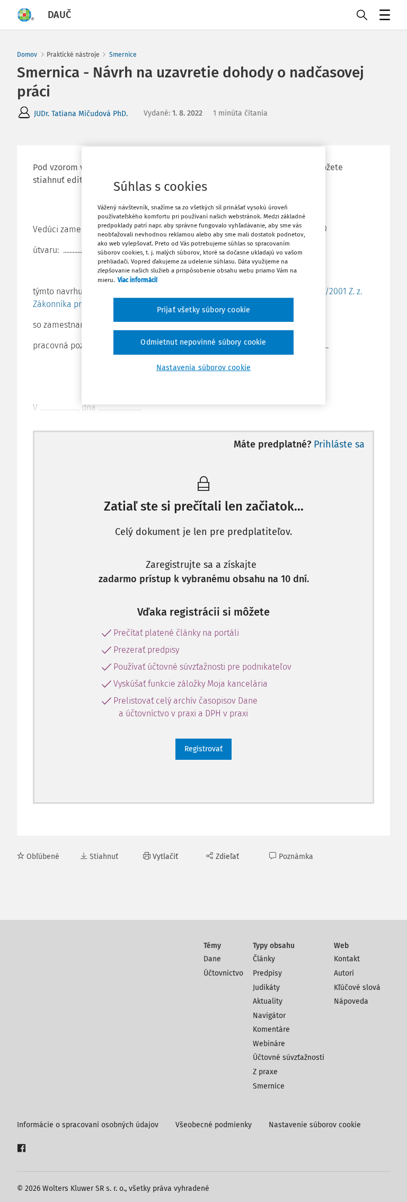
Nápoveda (351, 1001)
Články (264, 958)
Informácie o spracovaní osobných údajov (87, 1124)
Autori (344, 973)
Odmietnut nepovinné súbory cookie (203, 342)
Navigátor (269, 1015)
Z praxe (265, 1071)
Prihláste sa (339, 444)
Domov (27, 54)
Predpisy (267, 973)
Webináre (269, 1043)
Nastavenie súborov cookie (315, 1124)
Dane (212, 958)
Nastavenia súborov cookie (203, 367)
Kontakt (347, 958)
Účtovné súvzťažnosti (288, 1057)
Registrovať (203, 748)
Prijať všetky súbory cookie (203, 309)
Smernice (123, 54)
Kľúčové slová (357, 987)
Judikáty (266, 987)
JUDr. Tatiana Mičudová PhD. (81, 113)
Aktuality (267, 1001)
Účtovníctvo (223, 973)
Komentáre (271, 1029)
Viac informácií (137, 279)
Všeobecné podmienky (213, 1124)
